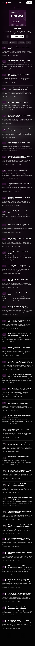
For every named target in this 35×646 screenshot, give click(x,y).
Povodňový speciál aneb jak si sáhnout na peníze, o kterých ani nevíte (19, 320)
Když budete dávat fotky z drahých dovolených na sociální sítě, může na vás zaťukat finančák (20, 375)
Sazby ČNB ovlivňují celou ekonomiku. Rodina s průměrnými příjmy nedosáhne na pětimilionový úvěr (20, 498)
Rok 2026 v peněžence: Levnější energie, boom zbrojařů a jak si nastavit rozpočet (20, 157)
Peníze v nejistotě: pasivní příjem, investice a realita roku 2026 (19, 143)
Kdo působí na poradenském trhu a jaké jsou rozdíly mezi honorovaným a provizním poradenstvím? (19, 471)
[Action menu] (27, 36)
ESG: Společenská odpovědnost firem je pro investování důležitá (19, 416)
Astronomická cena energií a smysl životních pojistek (20, 553)
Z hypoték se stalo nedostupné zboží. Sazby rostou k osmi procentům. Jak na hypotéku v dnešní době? (19, 594)
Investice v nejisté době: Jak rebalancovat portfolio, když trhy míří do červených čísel (19, 443)
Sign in (29, 2)
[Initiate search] (20, 2)
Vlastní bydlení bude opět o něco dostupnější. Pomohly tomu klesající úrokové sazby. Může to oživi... (20, 361)
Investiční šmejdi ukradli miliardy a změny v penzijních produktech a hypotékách (19, 389)
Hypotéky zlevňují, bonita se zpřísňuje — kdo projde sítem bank (19, 184)
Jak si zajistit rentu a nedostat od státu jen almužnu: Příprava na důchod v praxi (19, 61)
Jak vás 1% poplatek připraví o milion (17, 170)
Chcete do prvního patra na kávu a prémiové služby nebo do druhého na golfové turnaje (19, 334)
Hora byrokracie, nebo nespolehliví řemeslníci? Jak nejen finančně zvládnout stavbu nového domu (19, 266)
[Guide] (3, 3)
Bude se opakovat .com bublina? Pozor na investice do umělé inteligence (19, 484)
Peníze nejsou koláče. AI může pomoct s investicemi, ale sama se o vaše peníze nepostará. (18, 225)
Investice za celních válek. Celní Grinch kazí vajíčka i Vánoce (19, 239)
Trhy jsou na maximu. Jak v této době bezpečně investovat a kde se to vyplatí (18, 307)
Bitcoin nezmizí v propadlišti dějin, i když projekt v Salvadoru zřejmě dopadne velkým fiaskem (19, 580)
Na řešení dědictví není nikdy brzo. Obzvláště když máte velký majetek (19, 512)
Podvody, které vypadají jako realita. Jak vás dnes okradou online (19, 116)
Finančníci (18, 8)
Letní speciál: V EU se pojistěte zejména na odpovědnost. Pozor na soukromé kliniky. (19, 457)
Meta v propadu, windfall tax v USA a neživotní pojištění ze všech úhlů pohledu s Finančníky (20, 525)
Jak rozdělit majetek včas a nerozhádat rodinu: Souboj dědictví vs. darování (18, 88)
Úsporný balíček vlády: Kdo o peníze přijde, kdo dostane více (19, 430)
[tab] (13, 42)
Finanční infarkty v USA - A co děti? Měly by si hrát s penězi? (19, 252)
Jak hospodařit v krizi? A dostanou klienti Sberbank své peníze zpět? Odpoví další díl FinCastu (19, 539)
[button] (17, 36)
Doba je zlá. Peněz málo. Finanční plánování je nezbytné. (20, 293)
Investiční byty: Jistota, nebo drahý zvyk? (18, 102)
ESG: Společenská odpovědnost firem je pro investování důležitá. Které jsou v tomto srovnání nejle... (19, 402)
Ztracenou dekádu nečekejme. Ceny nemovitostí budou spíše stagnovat (17, 607)
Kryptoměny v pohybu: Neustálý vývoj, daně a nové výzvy (19, 279)
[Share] (8, 36)
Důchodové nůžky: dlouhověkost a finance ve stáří (19, 211)
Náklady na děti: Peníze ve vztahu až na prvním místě (20, 47)
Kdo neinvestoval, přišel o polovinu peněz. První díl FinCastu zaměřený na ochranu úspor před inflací (20, 621)
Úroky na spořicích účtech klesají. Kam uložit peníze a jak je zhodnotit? (19, 348)
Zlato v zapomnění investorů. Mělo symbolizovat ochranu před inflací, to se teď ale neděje (19, 566)
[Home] (8, 3)
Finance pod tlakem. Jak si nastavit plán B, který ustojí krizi (19, 129)
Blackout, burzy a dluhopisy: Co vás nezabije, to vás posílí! (19, 198)
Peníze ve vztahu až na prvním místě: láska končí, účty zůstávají (19, 75)
